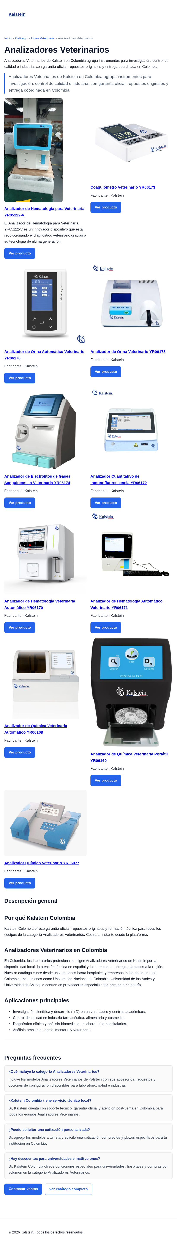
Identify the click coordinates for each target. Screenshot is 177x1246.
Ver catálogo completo (68, 1189)
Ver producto (20, 253)
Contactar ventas (23, 1189)
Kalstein (17, 14)
